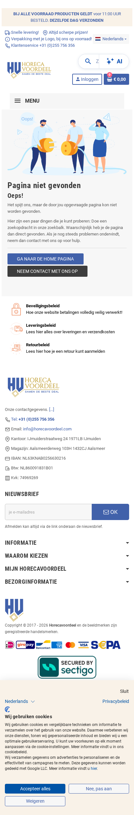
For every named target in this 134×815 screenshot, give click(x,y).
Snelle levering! (24, 32)
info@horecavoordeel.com (47, 429)
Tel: (32, 419)
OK (113, 512)
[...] (51, 409)
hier (94, 768)
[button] (20, 702)
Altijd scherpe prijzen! (68, 32)
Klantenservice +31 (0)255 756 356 (42, 45)
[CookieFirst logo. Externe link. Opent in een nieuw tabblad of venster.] (7, 709)
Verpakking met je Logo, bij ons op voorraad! (51, 38)
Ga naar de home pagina (45, 258)
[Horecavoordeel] (30, 69)
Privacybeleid (115, 701)
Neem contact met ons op (47, 271)
